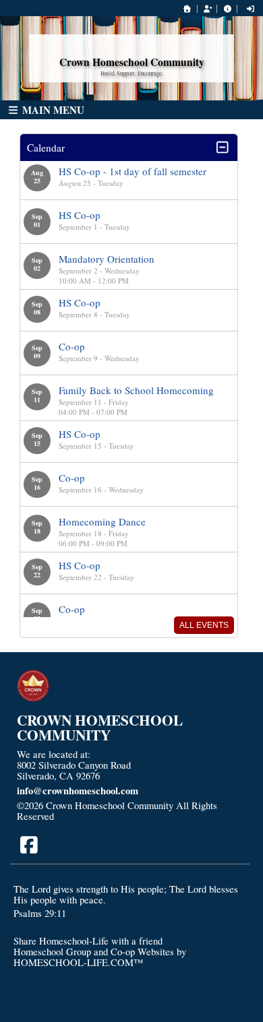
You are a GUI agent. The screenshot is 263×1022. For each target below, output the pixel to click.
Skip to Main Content (109, 816)
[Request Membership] (207, 8)
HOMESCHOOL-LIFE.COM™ (78, 962)
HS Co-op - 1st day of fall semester (132, 171)
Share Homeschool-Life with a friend (88, 940)
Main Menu (52, 109)
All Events (204, 625)
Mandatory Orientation (106, 258)
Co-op (72, 346)
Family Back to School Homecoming (136, 390)
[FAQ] (227, 8)
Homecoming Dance (102, 521)
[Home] (187, 8)
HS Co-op (79, 215)
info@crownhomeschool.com (77, 791)
